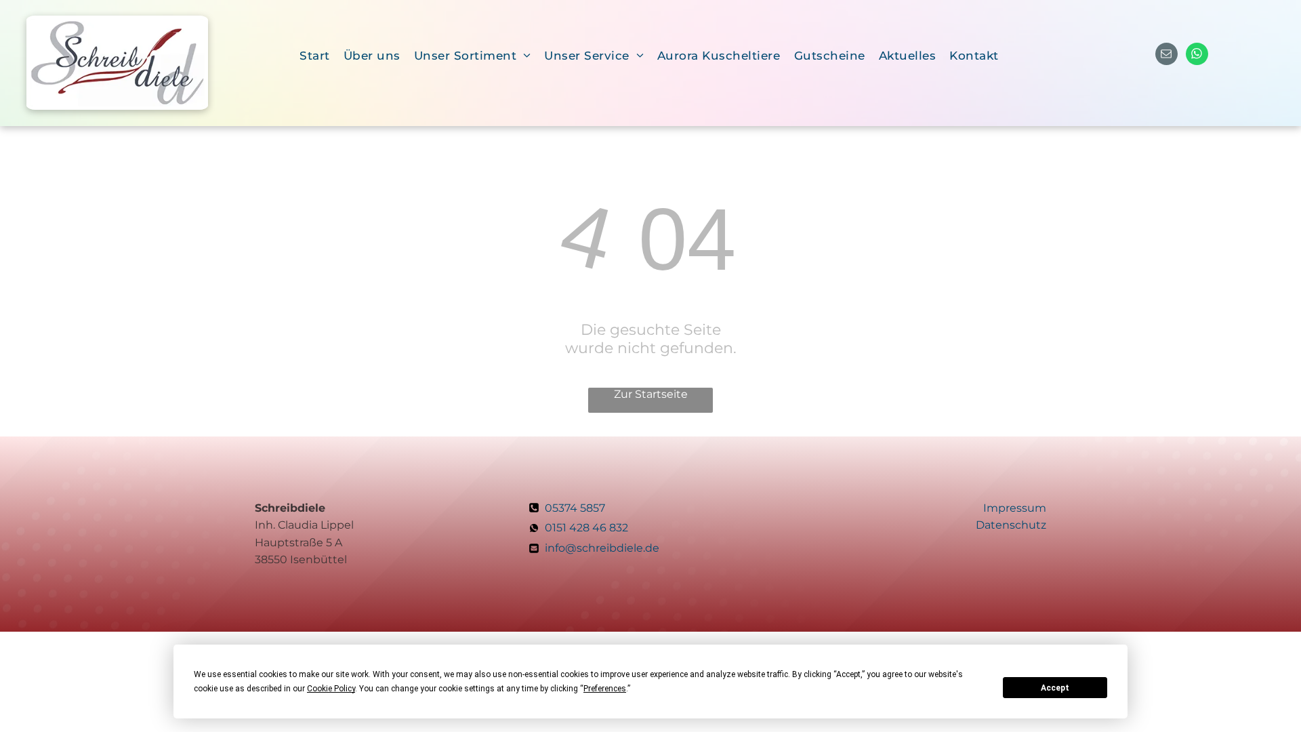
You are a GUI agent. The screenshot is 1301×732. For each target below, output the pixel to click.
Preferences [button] (604, 688)
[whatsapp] (1197, 55)
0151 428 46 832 (588, 527)
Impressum (1014, 508)
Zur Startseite (651, 394)
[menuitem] (315, 55)
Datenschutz (1011, 524)
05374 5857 (575, 508)
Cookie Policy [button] (331, 688)
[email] (1166, 55)
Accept (1055, 688)
